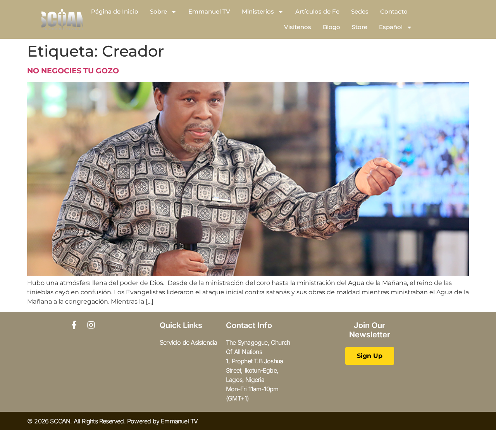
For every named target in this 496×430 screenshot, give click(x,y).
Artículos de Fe (317, 11)
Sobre (158, 11)
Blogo (331, 27)
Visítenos (297, 27)
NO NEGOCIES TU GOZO (73, 70)
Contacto (394, 11)
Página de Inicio (114, 11)
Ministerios (258, 11)
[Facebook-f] (74, 325)
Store (359, 27)
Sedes (360, 11)
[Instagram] (91, 325)
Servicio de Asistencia (188, 342)
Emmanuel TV (209, 11)
